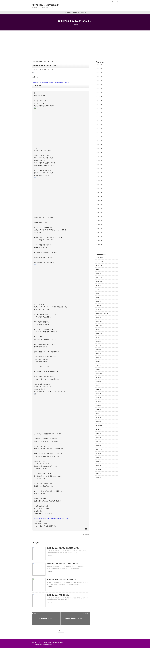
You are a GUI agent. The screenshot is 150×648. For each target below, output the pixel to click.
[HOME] (117, 2)
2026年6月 (99, 73)
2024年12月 (99, 145)
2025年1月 (99, 141)
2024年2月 (99, 185)
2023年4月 (99, 224)
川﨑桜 (97, 361)
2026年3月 (99, 85)
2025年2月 (99, 136)
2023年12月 (99, 193)
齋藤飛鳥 (98, 477)
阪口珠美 (98, 469)
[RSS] (112, 2)
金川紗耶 (98, 453)
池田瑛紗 (98, 405)
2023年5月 (99, 220)
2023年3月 (99, 229)
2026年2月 (99, 89)
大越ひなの (99, 329)
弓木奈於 (98, 365)
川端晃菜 (98, 357)
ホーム (60, 630)
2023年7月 (99, 213)
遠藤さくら (99, 449)
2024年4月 (99, 176)
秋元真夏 (98, 433)
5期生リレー (99, 257)
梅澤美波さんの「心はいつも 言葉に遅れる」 (62, 564)
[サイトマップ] (115, 2)
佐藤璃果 (98, 301)
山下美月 (98, 345)
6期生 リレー (99, 261)
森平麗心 (98, 397)
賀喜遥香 (98, 445)
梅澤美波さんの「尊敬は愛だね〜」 (59, 595)
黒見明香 (98, 473)
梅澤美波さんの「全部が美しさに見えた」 (61, 579)
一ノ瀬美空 (99, 265)
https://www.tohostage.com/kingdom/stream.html (51, 519)
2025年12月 (99, 96)
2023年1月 (99, 237)
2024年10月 (99, 153)
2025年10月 (99, 105)
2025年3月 (99, 133)
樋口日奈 (98, 401)
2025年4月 (99, 129)
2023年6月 (99, 217)
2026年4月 (99, 81)
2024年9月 (99, 156)
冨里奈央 (98, 305)
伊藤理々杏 (99, 293)
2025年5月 (99, 125)
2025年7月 (99, 116)
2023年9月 (99, 205)
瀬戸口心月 (99, 417)
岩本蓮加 (98, 353)
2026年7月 (99, 69)
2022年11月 (99, 244)
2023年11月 (99, 196)
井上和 (97, 289)
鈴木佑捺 (98, 457)
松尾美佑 (98, 381)
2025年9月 (99, 109)
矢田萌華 (98, 429)
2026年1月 (99, 93)
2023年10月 (99, 200)
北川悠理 (98, 309)
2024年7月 (99, 165)
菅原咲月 (98, 441)
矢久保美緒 (99, 425)
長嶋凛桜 (98, 465)
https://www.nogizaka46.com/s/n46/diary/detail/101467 (50, 82)
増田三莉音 (99, 325)
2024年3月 (99, 180)
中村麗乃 (98, 273)
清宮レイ (98, 413)
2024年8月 (99, 160)
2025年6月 (99, 121)
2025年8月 (99, 113)
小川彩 (97, 337)
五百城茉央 (99, 285)
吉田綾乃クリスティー (102, 313)
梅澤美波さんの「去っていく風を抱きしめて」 (63, 548)
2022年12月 (99, 240)
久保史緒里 (99, 281)
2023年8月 (99, 209)
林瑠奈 (97, 385)
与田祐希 (98, 269)
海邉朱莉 (98, 409)
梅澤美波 (76, 24)
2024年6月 (99, 169)
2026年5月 (99, 77)
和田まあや (99, 321)
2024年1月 (99, 189)
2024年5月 (99, 173)
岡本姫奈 (98, 349)
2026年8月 (99, 65)
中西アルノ (99, 277)
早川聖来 (98, 377)
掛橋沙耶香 (99, 373)
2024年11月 (99, 149)
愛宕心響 (98, 369)
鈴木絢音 (98, 461)
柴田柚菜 (98, 389)
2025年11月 (99, 101)
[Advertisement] (75, 43)
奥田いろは (99, 333)
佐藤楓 (97, 297)
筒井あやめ (99, 437)
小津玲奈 (98, 341)
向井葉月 (98, 317)
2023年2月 (99, 233)
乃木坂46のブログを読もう (45, 4)
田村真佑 (98, 421)
